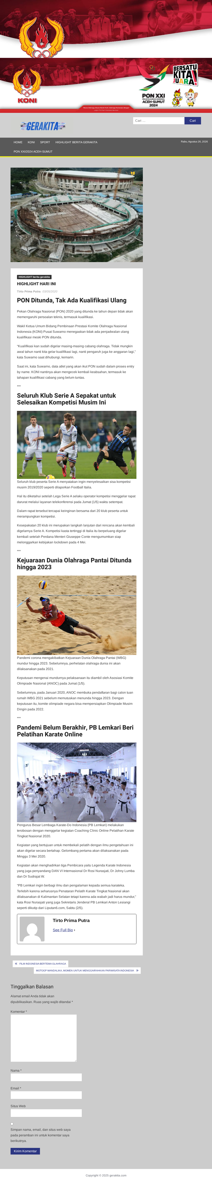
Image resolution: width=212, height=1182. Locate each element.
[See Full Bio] (74, 930)
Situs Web (18, 1106)
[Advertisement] (106, 29)
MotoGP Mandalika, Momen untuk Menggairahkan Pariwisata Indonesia (85, 970)
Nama (16, 1070)
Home (18, 142)
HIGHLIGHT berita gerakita (76, 142)
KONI (31, 142)
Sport (45, 142)
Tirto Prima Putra (29, 291)
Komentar (19, 1011)
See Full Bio (63, 930)
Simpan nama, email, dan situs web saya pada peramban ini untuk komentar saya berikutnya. (41, 1135)
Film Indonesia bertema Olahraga (42, 963)
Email (16, 1088)
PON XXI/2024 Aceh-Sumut (33, 151)
